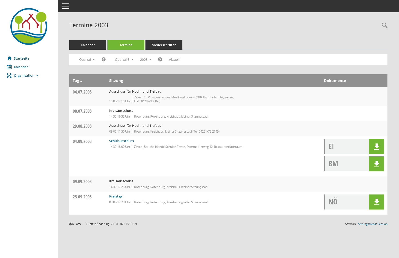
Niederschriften (164, 45)
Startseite (21, 58)
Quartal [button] (85, 59)
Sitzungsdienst (372, 224)
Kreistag (115, 196)
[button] (29, 75)
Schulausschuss (121, 141)
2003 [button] (144, 59)
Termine (126, 45)
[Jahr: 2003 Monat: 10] (160, 59)
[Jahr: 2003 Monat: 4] (103, 59)
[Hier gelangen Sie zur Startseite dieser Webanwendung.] (29, 26)
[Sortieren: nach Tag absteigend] (81, 80)
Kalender (21, 67)
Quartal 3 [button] (122, 59)
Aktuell (174, 59)
